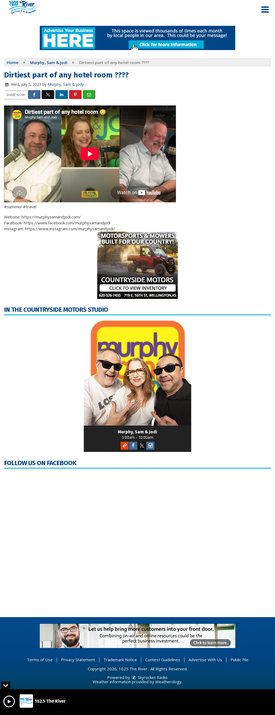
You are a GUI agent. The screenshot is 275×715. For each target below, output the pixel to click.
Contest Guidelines (162, 659)
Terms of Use (40, 659)
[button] (265, 9)
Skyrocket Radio (152, 677)
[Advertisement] (137, 38)
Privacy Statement (78, 659)
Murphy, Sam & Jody (66, 84)
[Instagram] (150, 446)
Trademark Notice (120, 659)
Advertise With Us (205, 659)
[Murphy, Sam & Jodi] (137, 372)
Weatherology (168, 681)
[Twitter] (142, 446)
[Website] (125, 446)
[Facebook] (133, 446)
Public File (239, 659)
